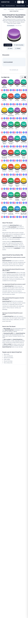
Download (8, 45)
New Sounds (11, 9)
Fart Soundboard (19, 9)
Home (3, 5)
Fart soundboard (12, 226)
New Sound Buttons (10, 5)
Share (11, 48)
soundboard (17, 248)
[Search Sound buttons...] (15, 2)
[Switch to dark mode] (22, 2)
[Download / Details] (7, 90)
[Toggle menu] (25, 2)
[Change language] (19, 2)
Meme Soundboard (20, 5)
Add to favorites (19, 45)
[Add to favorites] (2, 90)
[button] (14, 35)
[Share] (4, 90)
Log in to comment (8, 62)
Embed (18, 48)
